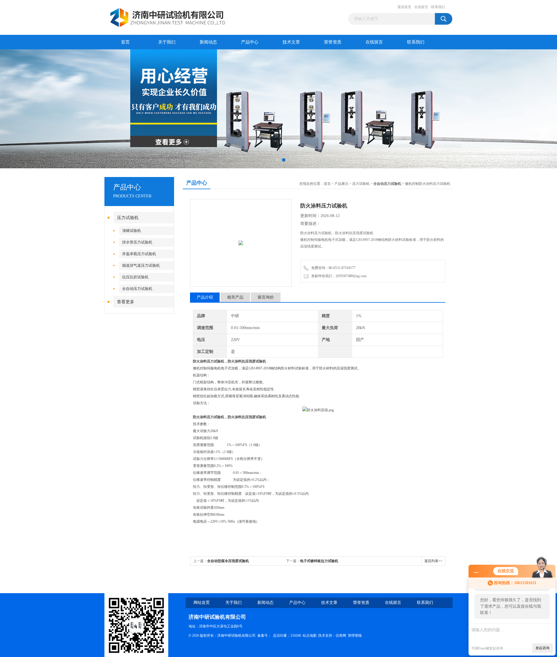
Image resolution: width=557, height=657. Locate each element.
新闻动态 (208, 42)
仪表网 (341, 635)
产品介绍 (205, 297)
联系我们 (438, 7)
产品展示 (341, 184)
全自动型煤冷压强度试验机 (228, 561)
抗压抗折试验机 (135, 277)
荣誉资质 (332, 42)
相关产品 (235, 297)
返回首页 (404, 7)
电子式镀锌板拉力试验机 (319, 561)
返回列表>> (433, 561)
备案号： (264, 635)
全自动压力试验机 (137, 288)
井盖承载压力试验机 (139, 254)
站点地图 (310, 635)
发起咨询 (542, 648)
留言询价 (266, 297)
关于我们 (167, 42)
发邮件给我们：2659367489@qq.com (338, 276)
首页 (125, 42)
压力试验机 (128, 217)
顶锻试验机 (131, 230)
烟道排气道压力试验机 (141, 265)
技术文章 (291, 42)
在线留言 (421, 7)
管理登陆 (355, 635)
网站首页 (201, 602)
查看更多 (125, 301)
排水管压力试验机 (137, 242)
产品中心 (249, 42)
